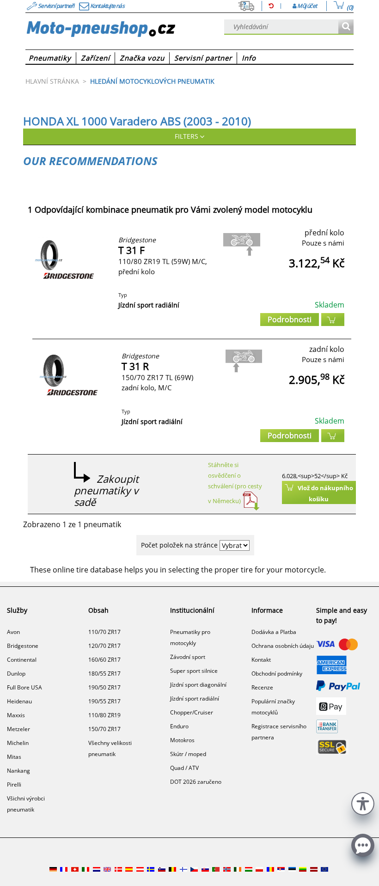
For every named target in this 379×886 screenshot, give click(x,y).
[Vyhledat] (346, 27)
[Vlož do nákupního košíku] (332, 319)
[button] (362, 803)
